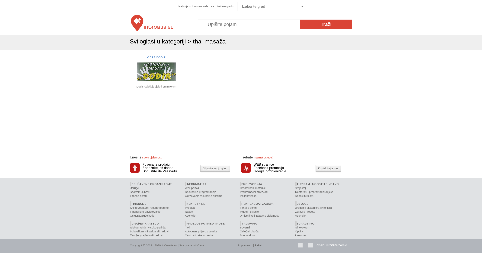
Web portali (192, 188)
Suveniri (245, 227)
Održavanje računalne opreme (203, 195)
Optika (299, 231)
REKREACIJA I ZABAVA (257, 203)
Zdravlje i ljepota (305, 211)
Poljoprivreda (248, 195)
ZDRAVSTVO (305, 223)
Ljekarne (300, 235)
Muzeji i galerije (249, 211)
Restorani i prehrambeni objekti (314, 191)
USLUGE (302, 203)
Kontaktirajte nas (328, 168)
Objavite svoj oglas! (215, 168)
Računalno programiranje (200, 191)
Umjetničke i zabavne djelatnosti (259, 215)
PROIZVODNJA (251, 184)
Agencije (190, 215)
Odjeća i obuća (249, 231)
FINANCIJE (138, 203)
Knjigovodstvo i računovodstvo (149, 207)
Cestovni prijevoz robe (199, 235)
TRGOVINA (249, 223)
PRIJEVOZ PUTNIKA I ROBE (205, 223)
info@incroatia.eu (337, 245)
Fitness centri (138, 195)
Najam (189, 211)
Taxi (187, 227)
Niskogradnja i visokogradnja (147, 227)
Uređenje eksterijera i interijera (313, 207)
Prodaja (190, 207)
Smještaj (300, 188)
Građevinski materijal (252, 188)
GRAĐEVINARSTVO (145, 223)
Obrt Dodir (156, 57)
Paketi (258, 245)
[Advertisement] (241, 124)
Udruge (134, 188)
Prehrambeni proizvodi (254, 191)
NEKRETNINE (195, 203)
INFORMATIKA (196, 184)
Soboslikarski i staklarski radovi (149, 231)
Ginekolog (301, 227)
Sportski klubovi (139, 191)
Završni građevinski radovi (146, 235)
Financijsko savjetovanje (145, 211)
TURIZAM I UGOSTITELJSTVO (318, 184)
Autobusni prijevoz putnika (201, 231)
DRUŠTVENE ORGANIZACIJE (151, 184)
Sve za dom (247, 235)
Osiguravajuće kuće (142, 215)
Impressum (245, 245)
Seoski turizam (304, 195)
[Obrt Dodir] (156, 79)
